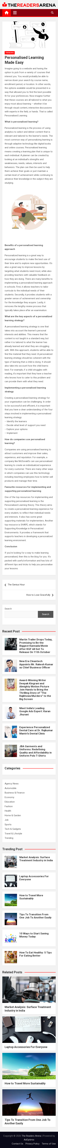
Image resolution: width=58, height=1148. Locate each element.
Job (7, 820)
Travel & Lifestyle (13, 833)
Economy (9, 797)
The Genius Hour (16, 584)
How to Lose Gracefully (38, 595)
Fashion (9, 806)
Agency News (12, 783)
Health (8, 810)
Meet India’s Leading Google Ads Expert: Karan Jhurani (34, 711)
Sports (8, 824)
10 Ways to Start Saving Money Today (34, 935)
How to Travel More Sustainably (31, 897)
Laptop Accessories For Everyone (26, 1047)
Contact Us (17, 1143)
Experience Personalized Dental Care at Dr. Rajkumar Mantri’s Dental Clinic (36, 730)
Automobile (10, 788)
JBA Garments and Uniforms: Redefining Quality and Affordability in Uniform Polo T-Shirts (35, 751)
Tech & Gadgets (13, 829)
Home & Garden (13, 815)
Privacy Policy (32, 1143)
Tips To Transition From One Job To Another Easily (35, 916)
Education (10, 801)
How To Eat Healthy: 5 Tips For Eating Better (35, 954)
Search (8, 608)
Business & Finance (15, 792)
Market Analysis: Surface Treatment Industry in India (36, 859)
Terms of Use (49, 1143)
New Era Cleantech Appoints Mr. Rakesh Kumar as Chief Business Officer (36, 664)
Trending (9, 53)
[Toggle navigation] (15, 12)
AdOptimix (29, 1139)
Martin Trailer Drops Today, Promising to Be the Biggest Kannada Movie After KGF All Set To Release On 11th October (35, 646)
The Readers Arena (31, 1135)
